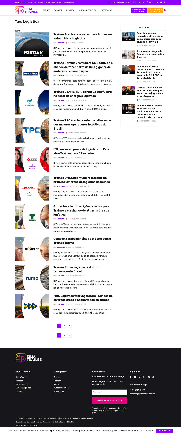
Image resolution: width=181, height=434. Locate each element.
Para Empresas (68, 2)
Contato (19, 391)
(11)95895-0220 (138, 2)
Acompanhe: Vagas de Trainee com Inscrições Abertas (150, 54)
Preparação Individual (138, 10)
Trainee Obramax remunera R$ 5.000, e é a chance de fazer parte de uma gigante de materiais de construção (82, 67)
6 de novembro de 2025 (76, 158)
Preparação (106, 10)
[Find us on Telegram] (161, 2)
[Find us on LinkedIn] (157, 2)
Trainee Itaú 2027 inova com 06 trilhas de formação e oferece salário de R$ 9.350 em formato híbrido (150, 72)
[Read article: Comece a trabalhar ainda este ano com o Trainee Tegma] (32, 249)
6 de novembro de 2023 (76, 304)
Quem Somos (38, 2)
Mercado (70, 10)
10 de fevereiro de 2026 (77, 100)
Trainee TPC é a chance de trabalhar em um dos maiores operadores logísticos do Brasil (83, 124)
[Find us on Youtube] (150, 2)
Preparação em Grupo (155, 10)
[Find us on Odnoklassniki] (164, 2)
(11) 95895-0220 (137, 390)
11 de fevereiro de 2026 (77, 75)
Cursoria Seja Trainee (53, 2)
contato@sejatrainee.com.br (119, 2)
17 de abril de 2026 (75, 43)
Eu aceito (164, 430)
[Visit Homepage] (25, 10)
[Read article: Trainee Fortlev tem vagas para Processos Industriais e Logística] (32, 44)
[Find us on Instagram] (154, 2)
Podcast (58, 10)
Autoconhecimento (87, 10)
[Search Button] (165, 10)
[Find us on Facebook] (147, 2)
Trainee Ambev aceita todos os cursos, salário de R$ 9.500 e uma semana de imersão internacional (150, 111)
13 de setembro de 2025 (80, 186)
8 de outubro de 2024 (76, 247)
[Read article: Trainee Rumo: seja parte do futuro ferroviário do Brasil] (32, 277)
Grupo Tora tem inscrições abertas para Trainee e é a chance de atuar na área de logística (81, 210)
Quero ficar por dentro (109, 400)
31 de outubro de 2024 (76, 219)
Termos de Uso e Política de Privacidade (76, 418)
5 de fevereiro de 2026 (76, 133)
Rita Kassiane (63, 186)
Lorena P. (61, 43)
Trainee (46, 10)
